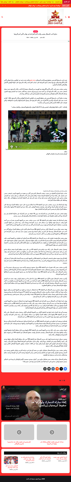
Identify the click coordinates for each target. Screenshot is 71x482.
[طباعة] (45, 369)
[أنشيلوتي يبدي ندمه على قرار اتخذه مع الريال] (11, 460)
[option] (35, 403)
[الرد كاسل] (55, 17)
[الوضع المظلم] (66, 17)
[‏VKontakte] (53, 369)
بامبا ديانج (32, 80)
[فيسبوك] (65, 369)
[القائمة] (69, 17)
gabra (41, 37)
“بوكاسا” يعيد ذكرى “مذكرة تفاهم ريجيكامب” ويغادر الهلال (44, 5)
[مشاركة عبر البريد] (49, 369)
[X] (61, 369)
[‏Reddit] (57, 369)
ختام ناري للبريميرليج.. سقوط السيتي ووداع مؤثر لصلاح (50, 404)
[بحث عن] (2, 17)
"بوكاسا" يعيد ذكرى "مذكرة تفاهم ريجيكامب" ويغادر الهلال (47, 2)
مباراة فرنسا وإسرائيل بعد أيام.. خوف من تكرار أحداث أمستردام (27, 459)
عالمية (35, 31)
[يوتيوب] (60, 381)
